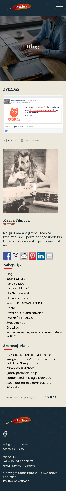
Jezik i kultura (15, 279)
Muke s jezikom (17, 298)
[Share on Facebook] (7, 256)
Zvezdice (12, 327)
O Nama (24, 444)
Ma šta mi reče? (17, 293)
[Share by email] (49, 256)
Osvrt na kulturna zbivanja (25, 313)
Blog (9, 274)
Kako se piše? (16, 284)
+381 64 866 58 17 (20, 461)
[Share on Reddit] (24, 256)
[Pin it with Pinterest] (32, 256)
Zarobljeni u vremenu (21, 368)
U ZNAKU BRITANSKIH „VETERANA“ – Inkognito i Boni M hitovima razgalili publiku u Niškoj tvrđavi (31, 359)
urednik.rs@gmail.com (19, 466)
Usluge (7, 444)
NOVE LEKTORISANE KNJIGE (24, 303)
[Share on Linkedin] (41, 256)
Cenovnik (9, 449)
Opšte (10, 308)
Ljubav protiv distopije (21, 373)
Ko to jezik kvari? (18, 288)
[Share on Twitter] (15, 256)
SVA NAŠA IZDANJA (19, 318)
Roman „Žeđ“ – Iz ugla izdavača (28, 378)
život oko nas (15, 323)
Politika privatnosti (16, 481)
